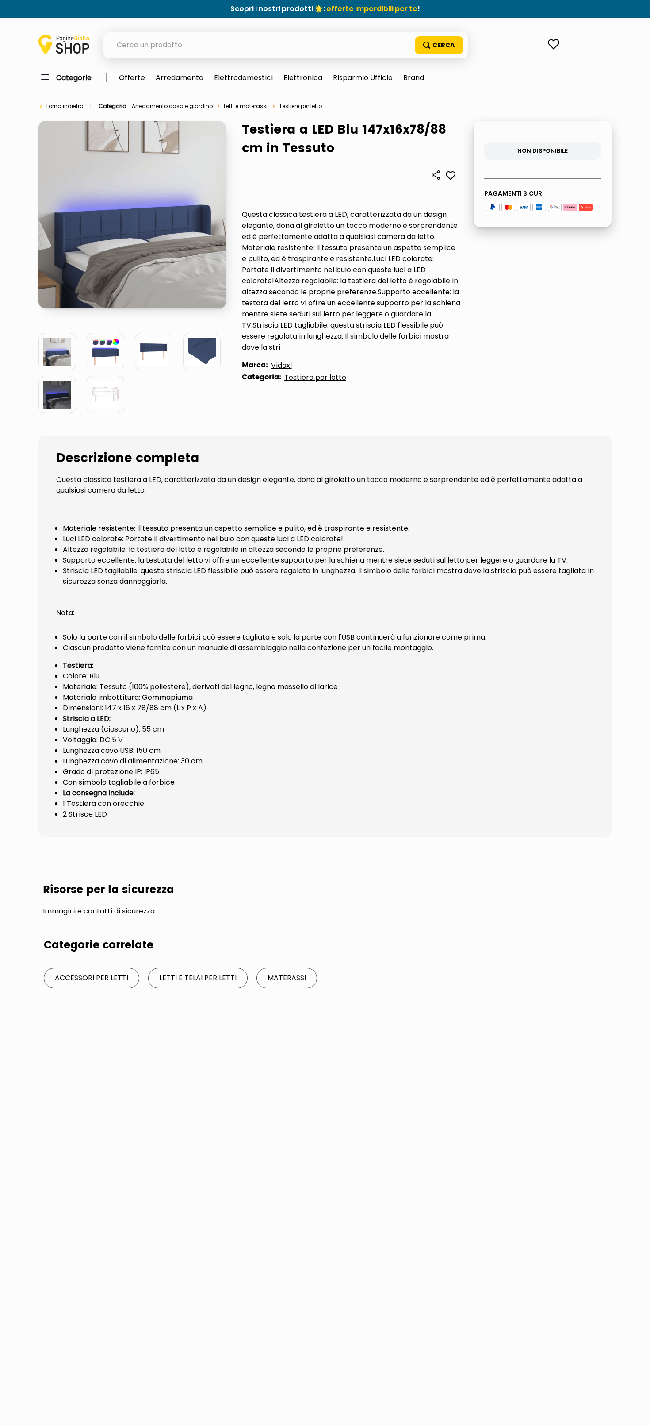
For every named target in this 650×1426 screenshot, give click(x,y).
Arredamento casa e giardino (172, 106)
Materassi (287, 978)
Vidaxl (281, 365)
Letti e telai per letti (198, 978)
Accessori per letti (91, 978)
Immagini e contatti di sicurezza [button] (99, 911)
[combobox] (285, 45)
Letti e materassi (246, 106)
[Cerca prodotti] (439, 45)
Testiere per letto (300, 106)
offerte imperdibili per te (371, 9)
